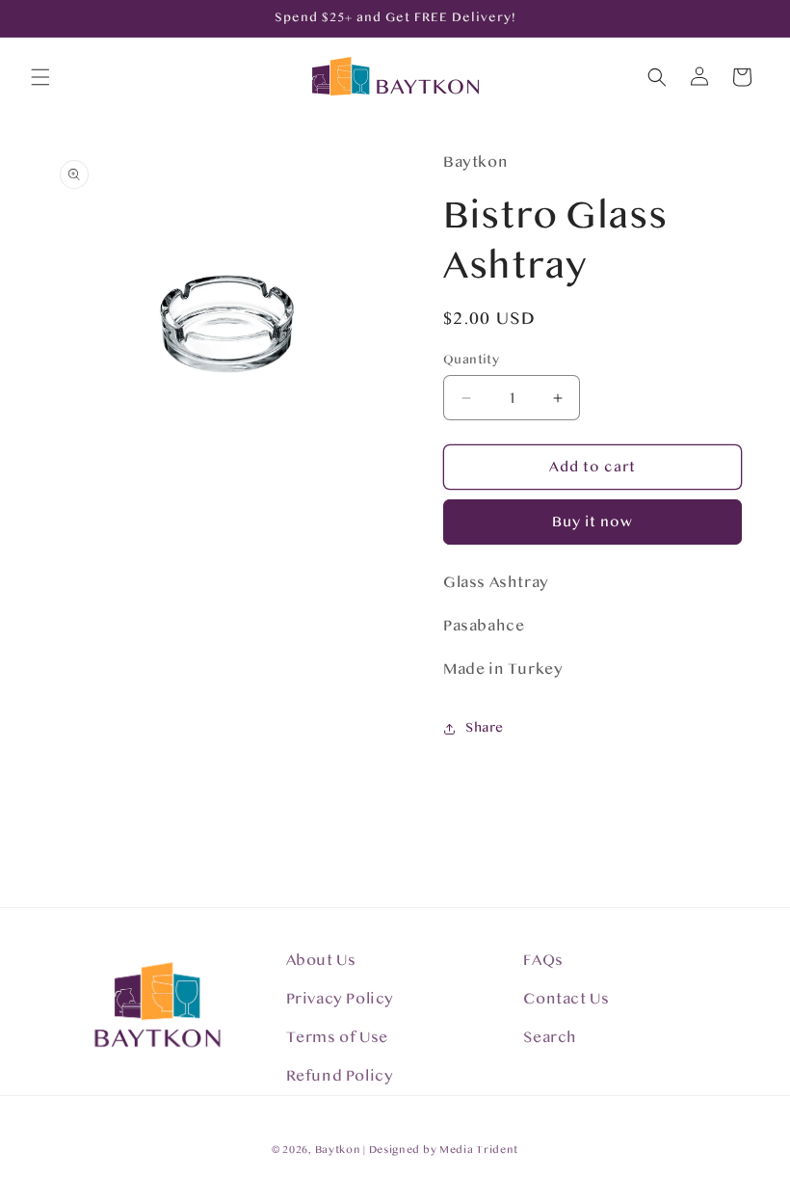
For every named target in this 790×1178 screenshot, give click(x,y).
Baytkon (338, 1149)
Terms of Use (337, 1037)
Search (550, 1037)
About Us (321, 960)
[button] (40, 77)
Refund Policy (340, 1075)
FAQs (543, 960)
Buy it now (592, 522)
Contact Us (566, 998)
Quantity (471, 359)
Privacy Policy (340, 998)
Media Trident (478, 1149)
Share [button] (484, 728)
